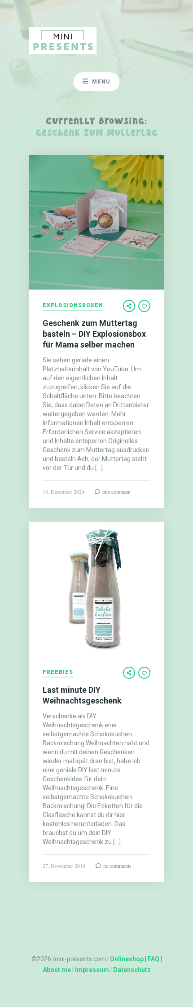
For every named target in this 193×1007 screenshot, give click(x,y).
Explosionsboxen (73, 305)
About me (57, 969)
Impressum (92, 969)
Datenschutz (132, 969)
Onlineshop (127, 959)
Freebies (58, 672)
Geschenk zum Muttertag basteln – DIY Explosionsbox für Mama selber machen (94, 333)
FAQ (153, 959)
